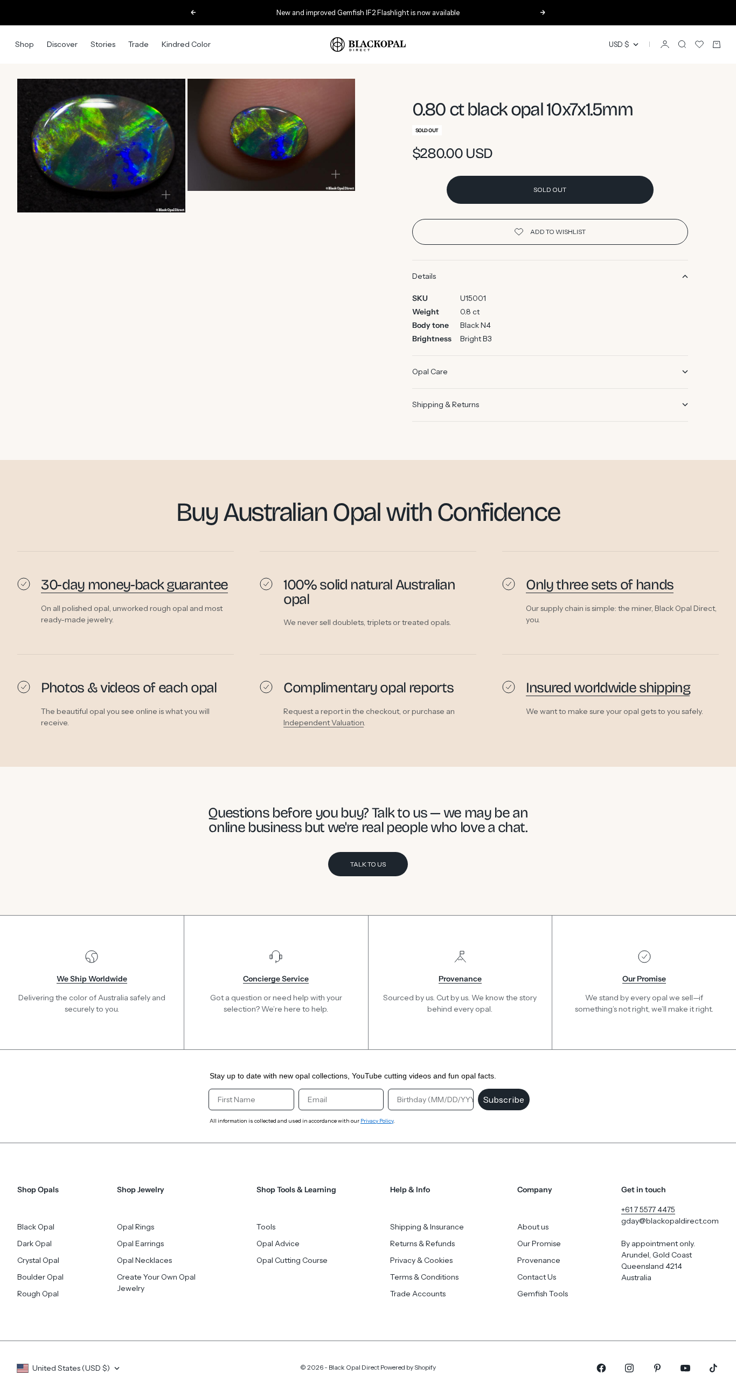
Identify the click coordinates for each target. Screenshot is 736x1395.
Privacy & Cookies (421, 1260)
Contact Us (536, 1277)
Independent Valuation (323, 722)
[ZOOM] (166, 194)
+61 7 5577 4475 (648, 1209)
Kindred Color (186, 44)
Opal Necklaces (144, 1260)
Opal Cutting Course (292, 1260)
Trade (138, 44)
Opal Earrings (140, 1243)
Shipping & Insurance (427, 1227)
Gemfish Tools (542, 1293)
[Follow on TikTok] (713, 1368)
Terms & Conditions (424, 1277)
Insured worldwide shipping (608, 687)
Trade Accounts (418, 1293)
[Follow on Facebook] (601, 1368)
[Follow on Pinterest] (657, 1368)
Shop (24, 44)
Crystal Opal (38, 1260)
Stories (103, 44)
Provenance (538, 1260)
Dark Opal (34, 1243)
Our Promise (539, 1243)
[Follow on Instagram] (629, 1368)
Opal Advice (278, 1243)
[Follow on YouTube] (685, 1368)
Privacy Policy (376, 1120)
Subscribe (503, 1099)
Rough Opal (38, 1293)
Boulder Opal (40, 1277)
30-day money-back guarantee (134, 584)
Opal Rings (135, 1227)
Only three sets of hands (599, 584)
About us (532, 1227)
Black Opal (35, 1227)
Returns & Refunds (422, 1243)
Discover (62, 44)
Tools (265, 1227)
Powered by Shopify (408, 1367)
